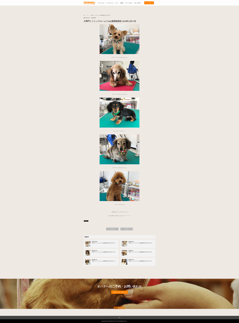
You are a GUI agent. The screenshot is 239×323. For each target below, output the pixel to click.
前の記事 (112, 228)
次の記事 (127, 228)
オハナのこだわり (101, 2)
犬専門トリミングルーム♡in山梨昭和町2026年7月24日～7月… (104, 261)
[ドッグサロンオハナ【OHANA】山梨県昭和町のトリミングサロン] (89, 3)
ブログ (94, 17)
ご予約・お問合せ (137, 2)
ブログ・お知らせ (128, 2)
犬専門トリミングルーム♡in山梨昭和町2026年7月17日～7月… (141, 261)
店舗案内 (121, 2)
